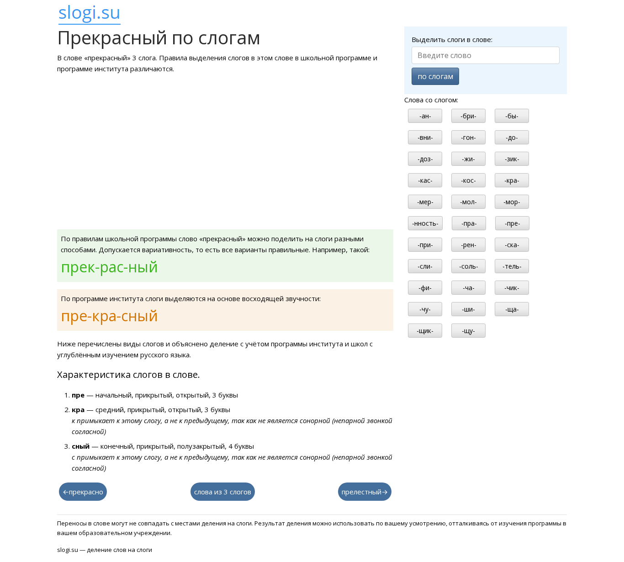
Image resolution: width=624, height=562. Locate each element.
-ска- (512, 244)
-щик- (425, 330)
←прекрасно (83, 491)
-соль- (468, 266)
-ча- (469, 287)
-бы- (511, 115)
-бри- (468, 115)
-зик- (512, 158)
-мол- (468, 201)
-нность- (425, 223)
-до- (512, 137)
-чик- (511, 287)
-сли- (425, 266)
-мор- (511, 201)
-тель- (512, 266)
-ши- (468, 309)
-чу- (425, 309)
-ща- (512, 309)
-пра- (469, 223)
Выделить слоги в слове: (452, 39)
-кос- (468, 180)
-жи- (468, 158)
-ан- (425, 115)
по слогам (435, 76)
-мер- (425, 201)
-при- (425, 244)
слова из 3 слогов (222, 491)
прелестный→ (365, 491)
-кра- (511, 180)
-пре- (512, 223)
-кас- (425, 180)
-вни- (425, 137)
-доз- (425, 158)
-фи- (425, 287)
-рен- (468, 244)
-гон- (468, 137)
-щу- (468, 330)
